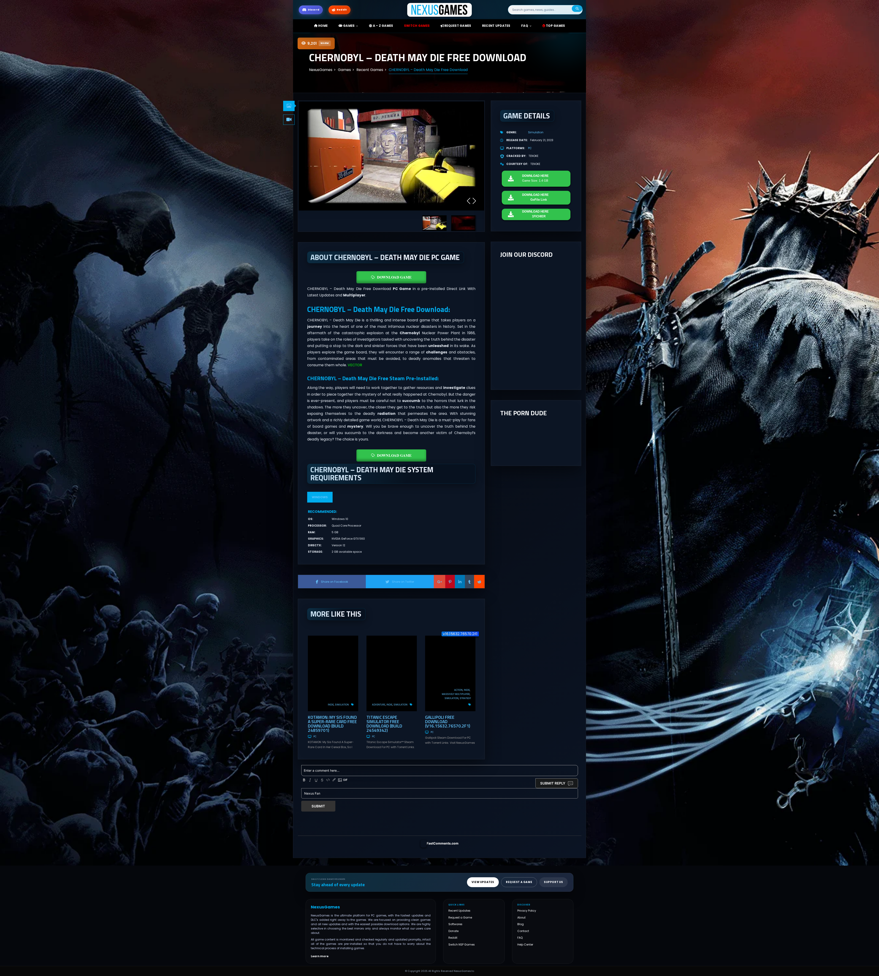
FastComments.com (442, 843)
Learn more (319, 956)
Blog (520, 924)
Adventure (378, 704)
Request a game (519, 882)
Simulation (342, 704)
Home (322, 26)
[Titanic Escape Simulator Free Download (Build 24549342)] (391, 673)
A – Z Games (382, 26)
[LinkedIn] (460, 581)
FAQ (524, 26)
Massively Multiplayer (456, 694)
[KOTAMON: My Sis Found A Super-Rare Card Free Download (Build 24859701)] (333, 673)
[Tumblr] (469, 581)
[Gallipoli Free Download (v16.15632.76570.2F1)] (450, 673)
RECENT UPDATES (496, 26)
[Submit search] (577, 8)
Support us (553, 882)
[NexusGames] (440, 9)
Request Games (457, 26)
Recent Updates (459, 911)
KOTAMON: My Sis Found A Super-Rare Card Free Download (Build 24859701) (332, 723)
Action (458, 690)
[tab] (289, 106)
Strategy (465, 698)
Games (348, 26)
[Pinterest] (450, 581)
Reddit (452, 938)
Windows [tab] (320, 497)
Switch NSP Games (461, 944)
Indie (331, 704)
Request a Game (460, 917)
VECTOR (355, 365)
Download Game (394, 277)
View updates (483, 882)
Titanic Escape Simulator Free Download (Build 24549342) (384, 723)
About (521, 917)
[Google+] (439, 581)
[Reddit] (479, 581)
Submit (318, 806)
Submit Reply (552, 783)
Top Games (555, 26)
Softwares (455, 924)
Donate (453, 931)
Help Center (525, 944)
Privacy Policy (526, 911)
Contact (523, 931)
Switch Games (417, 26)
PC (314, 736)
